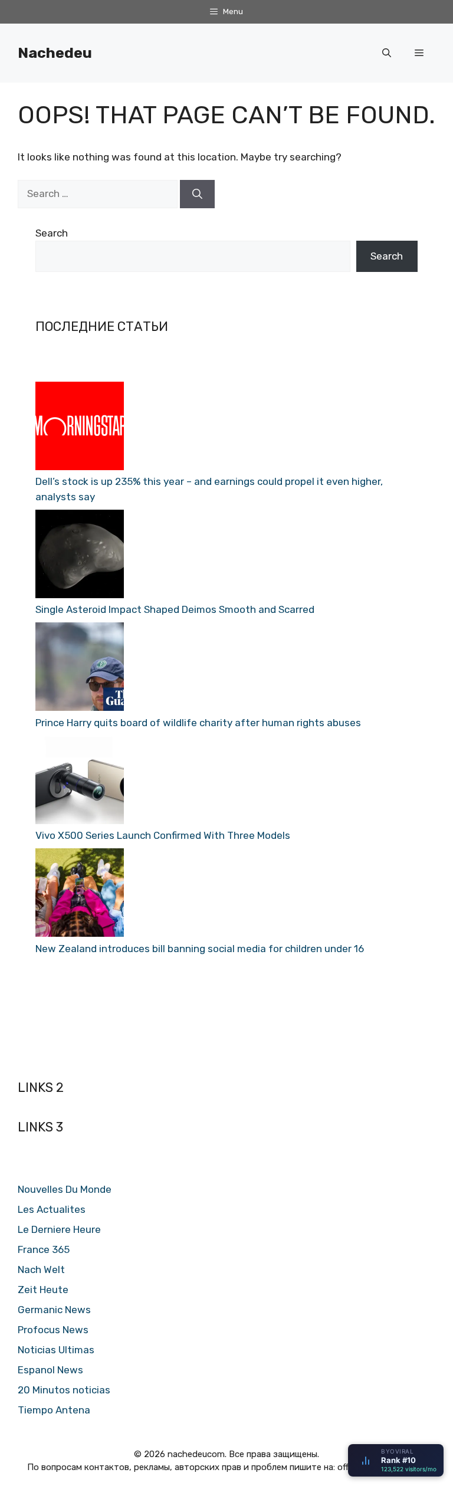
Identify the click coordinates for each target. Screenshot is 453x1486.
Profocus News (53, 1330)
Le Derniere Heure (59, 1229)
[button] (386, 53)
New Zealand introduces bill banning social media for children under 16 (199, 948)
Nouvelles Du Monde (64, 1189)
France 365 (44, 1249)
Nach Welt (41, 1269)
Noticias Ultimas (56, 1350)
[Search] (197, 194)
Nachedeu (55, 52)
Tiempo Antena (54, 1410)
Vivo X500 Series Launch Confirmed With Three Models (162, 835)
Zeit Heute (43, 1289)
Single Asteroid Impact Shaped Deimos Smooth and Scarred (174, 609)
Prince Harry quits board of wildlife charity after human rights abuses (198, 723)
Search (51, 233)
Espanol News (50, 1370)
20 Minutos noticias (64, 1390)
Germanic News (54, 1310)
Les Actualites (52, 1209)
